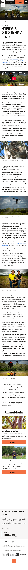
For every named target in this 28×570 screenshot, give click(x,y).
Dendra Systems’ (15, 59)
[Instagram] (6, 542)
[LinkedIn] (6, 37)
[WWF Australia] (3, 3)
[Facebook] (3, 37)
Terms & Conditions (5, 550)
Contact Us (21, 511)
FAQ (3, 511)
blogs (5, 21)
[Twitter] (9, 37)
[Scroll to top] (14, 561)
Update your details (12, 511)
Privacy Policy (5, 514)
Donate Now (19, 2)
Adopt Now (10, 2)
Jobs (6, 511)
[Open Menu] (26, 2)
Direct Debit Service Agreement (15, 550)
